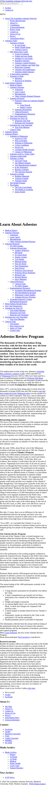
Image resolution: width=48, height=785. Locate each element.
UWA (7, 736)
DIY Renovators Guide (19, 52)
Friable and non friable (23, 56)
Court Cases (14, 766)
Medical (13, 761)
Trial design (14, 324)
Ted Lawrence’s (24, 637)
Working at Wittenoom (23, 143)
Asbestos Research (17, 98)
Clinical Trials (15, 130)
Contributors (15, 25)
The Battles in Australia (24, 190)
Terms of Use (15, 34)
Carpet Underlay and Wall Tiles (27, 65)
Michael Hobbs (21, 262)
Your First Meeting (22, 127)
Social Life (19, 147)
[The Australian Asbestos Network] (16, 1)
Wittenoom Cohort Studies (25, 295)
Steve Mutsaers (21, 279)
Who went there (21, 141)
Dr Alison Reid (21, 255)
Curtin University (11, 738)
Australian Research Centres (21, 299)
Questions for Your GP (19, 118)
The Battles (14, 185)
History (13, 755)
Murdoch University (13, 734)
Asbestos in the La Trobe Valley (22, 154)
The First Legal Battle (23, 187)
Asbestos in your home (24, 58)
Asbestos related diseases (24, 72)
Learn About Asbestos (13, 83)
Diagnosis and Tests (22, 121)
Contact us (9, 10)
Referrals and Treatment (24, 123)
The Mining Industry (23, 163)
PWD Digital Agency (37, 784)
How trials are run (17, 326)
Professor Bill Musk (35, 378)
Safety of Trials (16, 328)
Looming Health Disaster (24, 150)
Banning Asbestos (22, 170)
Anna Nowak (25, 105)
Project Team (15, 30)
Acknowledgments (17, 27)
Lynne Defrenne (10, 633)
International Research (18, 302)
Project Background (17, 21)
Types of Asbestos (22, 54)
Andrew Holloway (22, 250)
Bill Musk (19, 253)
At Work (13, 759)
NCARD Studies (16, 246)
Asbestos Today (11, 41)
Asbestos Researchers (23, 110)
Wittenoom (6, 376)
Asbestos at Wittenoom (19, 136)
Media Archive (10, 752)
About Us (13, 23)
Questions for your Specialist (21, 125)
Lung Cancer (20, 92)
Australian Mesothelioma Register (28, 290)
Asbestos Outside (21, 178)
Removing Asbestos (22, 67)
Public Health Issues (23, 47)
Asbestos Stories (11, 132)
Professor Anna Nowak (24, 270)
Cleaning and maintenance (25, 70)
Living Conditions (22, 145)
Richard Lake (20, 275)
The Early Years (21, 161)
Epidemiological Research (25, 114)
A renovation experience (19, 74)
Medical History (16, 85)
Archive (8, 8)
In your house (20, 45)
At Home (13, 757)
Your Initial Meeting (17, 310)
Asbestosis (19, 90)
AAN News (9, 777)
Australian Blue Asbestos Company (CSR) (22, 372)
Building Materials (22, 176)
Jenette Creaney (26, 107)
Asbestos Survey (21, 50)
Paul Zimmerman (21, 266)
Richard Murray (21, 277)
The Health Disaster (17, 183)
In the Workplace (21, 167)
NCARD (8, 743)
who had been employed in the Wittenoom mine (22, 392)
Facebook (9, 697)
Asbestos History (11, 134)
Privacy (13, 36)
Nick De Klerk (20, 264)
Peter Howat (19, 268)
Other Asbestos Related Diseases (27, 96)
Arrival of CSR (21, 138)
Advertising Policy (17, 38)
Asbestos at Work (17, 76)
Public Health (15, 763)
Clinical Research (21, 112)
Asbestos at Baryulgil (18, 156)
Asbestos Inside (21, 181)
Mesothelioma (20, 94)
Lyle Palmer (19, 259)
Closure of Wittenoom (23, 152)
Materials (18, 78)
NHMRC (8, 740)
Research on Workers (23, 81)
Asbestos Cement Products (25, 63)
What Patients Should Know (16, 304)
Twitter (7, 695)
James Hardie (20, 192)
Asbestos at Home (17, 43)
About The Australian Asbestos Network (21, 18)
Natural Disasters (16, 768)
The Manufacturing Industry (26, 165)
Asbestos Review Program (25, 297)
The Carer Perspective (18, 116)
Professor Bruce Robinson (25, 273)
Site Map (8, 706)
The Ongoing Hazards (23, 172)
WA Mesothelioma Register (25, 293)
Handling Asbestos (22, 61)
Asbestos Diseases (17, 87)
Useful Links (15, 330)
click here (31, 688)
